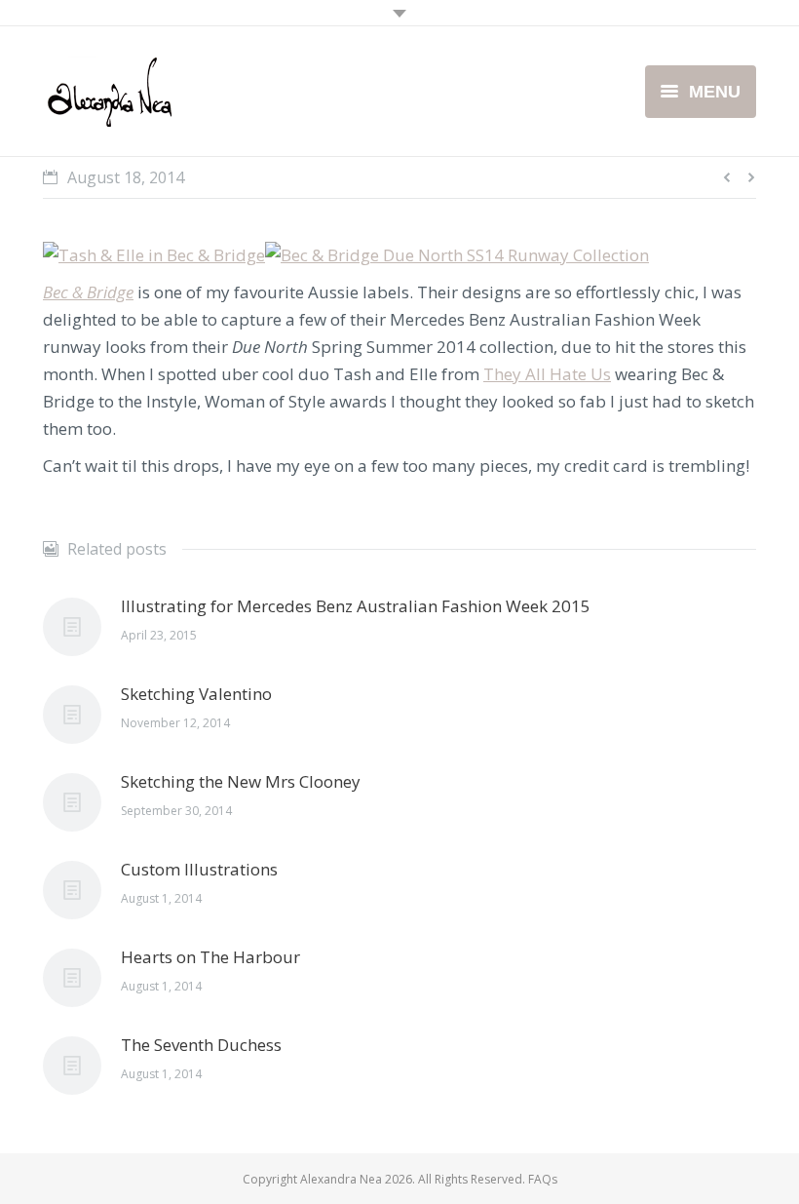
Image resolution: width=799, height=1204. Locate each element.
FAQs (542, 1179)
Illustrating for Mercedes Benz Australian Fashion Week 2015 (355, 606)
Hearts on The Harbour (210, 957)
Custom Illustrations (199, 869)
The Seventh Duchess (201, 1044)
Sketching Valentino (196, 693)
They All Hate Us (547, 374)
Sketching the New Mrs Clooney (241, 781)
